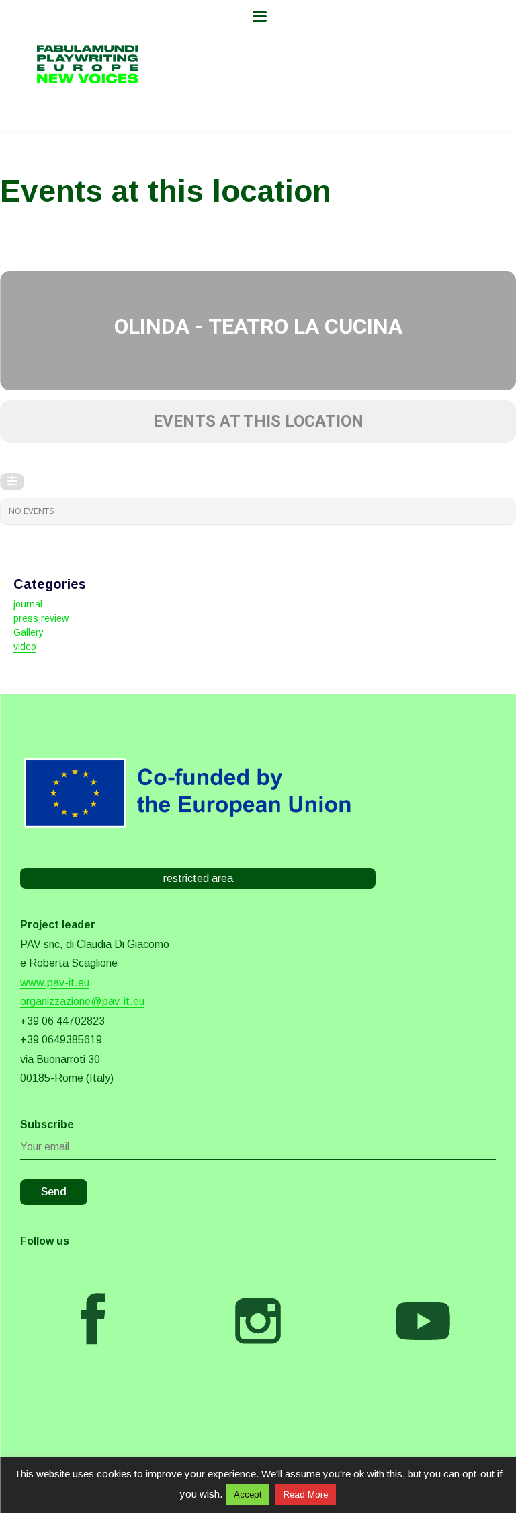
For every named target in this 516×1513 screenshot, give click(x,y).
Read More (306, 1494)
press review (41, 618)
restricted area (198, 878)
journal (27, 604)
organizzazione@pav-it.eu (82, 1001)
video (24, 646)
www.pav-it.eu (54, 982)
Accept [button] (247, 1494)
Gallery (28, 632)
